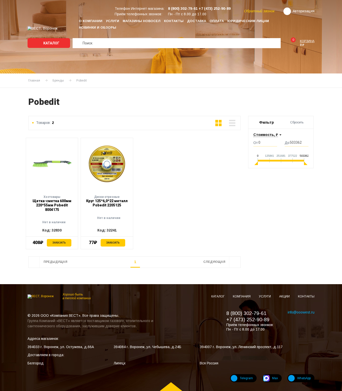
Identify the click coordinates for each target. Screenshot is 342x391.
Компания (242, 296)
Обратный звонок (259, 11)
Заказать (59, 242)
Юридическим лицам (248, 21)
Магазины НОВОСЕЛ (141, 21)
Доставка (196, 21)
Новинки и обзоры (97, 27)
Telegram (246, 378)
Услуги (112, 21)
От (255, 142)
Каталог (51, 43)
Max (275, 378)
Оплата (217, 21)
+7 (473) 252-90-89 (247, 319)
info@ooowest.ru (301, 312)
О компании (90, 21)
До (287, 142)
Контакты (174, 21)
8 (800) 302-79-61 (246, 313)
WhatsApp (304, 378)
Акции (284, 296)
